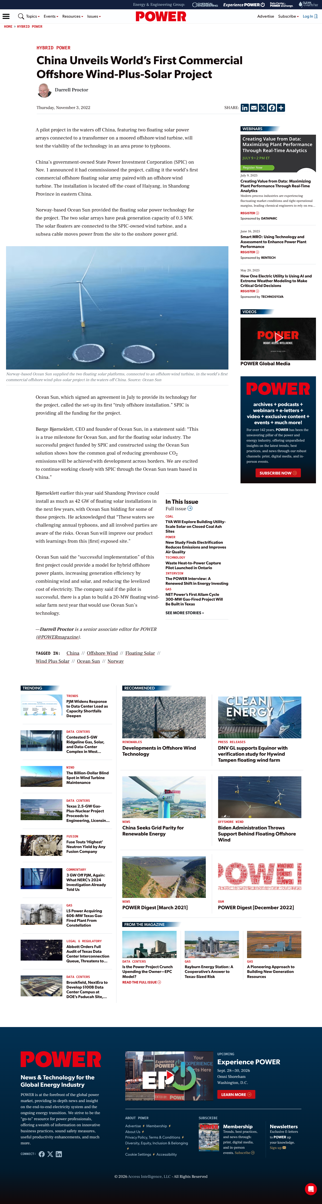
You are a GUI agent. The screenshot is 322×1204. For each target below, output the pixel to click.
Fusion (72, 836)
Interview (174, 573)
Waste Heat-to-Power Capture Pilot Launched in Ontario (193, 565)
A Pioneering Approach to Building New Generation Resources (271, 971)
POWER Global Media (265, 363)
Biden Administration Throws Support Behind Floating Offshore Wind (257, 833)
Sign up (276, 1148)
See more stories (184, 612)
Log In (308, 16)
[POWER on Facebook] (42, 1154)
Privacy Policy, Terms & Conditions (152, 1137)
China (73, 653)
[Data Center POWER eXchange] (281, 4)
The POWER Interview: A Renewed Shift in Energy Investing (197, 581)
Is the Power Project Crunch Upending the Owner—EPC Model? (147, 971)
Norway (116, 661)
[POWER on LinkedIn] (59, 1154)
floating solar (140, 653)
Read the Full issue (139, 982)
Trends (72, 696)
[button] (6, 16)
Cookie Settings (138, 1154)
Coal (169, 516)
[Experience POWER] (244, 4)
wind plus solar (52, 661)
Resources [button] (71, 16)
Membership (156, 1125)
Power (170, 537)
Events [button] (50, 16)
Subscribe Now (276, 473)
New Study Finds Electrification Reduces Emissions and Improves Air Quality (196, 546)
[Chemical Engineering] (205, 4)
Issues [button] (93, 16)
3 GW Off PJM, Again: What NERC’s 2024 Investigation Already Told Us (86, 882)
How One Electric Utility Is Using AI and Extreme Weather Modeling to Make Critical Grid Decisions (276, 280)
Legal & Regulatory (84, 941)
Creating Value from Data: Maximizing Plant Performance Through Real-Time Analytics (275, 185)
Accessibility (166, 1154)
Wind (70, 767)
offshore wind (102, 653)
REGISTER (248, 213)
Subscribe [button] (287, 16)
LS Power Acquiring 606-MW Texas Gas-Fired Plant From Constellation (84, 918)
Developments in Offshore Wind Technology (159, 750)
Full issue (176, 508)
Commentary (76, 869)
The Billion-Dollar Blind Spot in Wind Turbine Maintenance (87, 777)
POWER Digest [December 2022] (256, 907)
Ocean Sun (88, 661)
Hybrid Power (30, 26)
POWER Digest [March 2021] (155, 907)
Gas (168, 589)
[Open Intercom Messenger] (311, 1189)
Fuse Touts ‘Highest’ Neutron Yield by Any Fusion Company (85, 846)
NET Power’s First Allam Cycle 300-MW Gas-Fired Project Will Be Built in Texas (194, 599)
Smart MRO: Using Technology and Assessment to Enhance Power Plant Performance (273, 241)
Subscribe (243, 1153)
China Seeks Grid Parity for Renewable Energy (153, 830)
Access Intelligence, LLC (149, 1176)
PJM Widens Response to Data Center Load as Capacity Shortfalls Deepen (87, 708)
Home (8, 26)
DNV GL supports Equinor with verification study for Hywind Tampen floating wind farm (253, 753)
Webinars (252, 129)
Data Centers (78, 732)
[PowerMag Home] (161, 16)
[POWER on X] (50, 1154)
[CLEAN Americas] (308, 5)
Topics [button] (32, 16)
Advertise (265, 16)
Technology (175, 557)
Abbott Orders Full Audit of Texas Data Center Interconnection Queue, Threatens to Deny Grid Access (87, 956)
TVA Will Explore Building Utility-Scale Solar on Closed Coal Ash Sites (196, 526)
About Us (132, 1131)
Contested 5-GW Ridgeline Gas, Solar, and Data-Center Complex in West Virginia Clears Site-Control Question (85, 749)
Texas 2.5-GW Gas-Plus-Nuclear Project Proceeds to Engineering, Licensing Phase (87, 815)
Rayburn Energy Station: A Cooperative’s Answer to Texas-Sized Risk (209, 971)
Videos (249, 312)
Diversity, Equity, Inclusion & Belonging (156, 1143)
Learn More (234, 1094)
